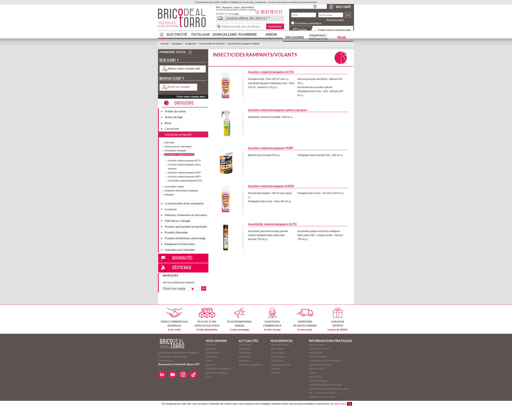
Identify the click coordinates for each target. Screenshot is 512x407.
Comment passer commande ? (325, 360)
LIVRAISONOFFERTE (338, 325)
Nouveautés (182, 258)
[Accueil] (172, 344)
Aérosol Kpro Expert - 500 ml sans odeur (270, 193)
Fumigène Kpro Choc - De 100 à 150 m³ (319, 193)
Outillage (200, 34)
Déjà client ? (169, 60)
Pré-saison (244, 356)
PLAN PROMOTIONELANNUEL (239, 325)
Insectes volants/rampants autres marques (277, 110)
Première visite (173, 52)
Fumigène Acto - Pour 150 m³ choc (266, 79)
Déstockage (181, 267)
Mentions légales (318, 380)
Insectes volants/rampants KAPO (184, 176)
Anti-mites (169, 142)
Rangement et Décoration (180, 244)
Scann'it (275, 372)
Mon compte (343, 6)
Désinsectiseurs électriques (178, 146)
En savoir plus (338, 403)
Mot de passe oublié (335, 20)
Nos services (278, 352)
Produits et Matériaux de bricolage (185, 238)
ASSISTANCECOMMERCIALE (272, 325)
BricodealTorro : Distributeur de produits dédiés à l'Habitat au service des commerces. (185, 19)
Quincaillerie (224, 34)
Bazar (168, 123)
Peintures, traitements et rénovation (186, 215)
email (236, 14)
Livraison (276, 368)
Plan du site (315, 376)
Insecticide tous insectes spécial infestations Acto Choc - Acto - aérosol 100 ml (320, 91)
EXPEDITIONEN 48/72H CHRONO (305, 325)
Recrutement (316, 352)
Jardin (271, 34)
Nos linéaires (278, 356)
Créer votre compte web (334, 30)
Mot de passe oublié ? (321, 364)
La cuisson (171, 209)
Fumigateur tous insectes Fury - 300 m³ (318, 155)
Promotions (245, 352)
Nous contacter (317, 344)
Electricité (177, 34)
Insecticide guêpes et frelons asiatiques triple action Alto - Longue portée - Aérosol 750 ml (320, 235)
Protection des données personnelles (329, 388)
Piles (341, 37)
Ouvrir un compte (179, 86)
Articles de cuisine (175, 111)
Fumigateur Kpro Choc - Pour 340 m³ (268, 201)
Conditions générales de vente (325, 384)
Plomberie (247, 34)
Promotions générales (251, 364)
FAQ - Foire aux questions (323, 392)
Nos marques (278, 348)
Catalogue (177, 43)
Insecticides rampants (175, 150)
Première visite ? (318, 356)
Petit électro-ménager (177, 220)
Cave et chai (172, 128)
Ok (349, 403)
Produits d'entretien (176, 232)
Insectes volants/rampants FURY (184, 172)
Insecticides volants (174, 186)
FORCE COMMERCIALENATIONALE (174, 325)
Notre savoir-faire (280, 344)
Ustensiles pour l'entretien (180, 249)
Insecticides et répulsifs (212, 43)
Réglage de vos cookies (322, 396)
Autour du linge (174, 117)
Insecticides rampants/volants (244, 43)
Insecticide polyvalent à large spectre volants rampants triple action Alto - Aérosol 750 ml (268, 235)
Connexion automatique (308, 23)
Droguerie (294, 37)
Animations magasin (217, 372)
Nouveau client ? (172, 78)
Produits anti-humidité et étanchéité (186, 226)
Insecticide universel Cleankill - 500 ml (269, 117)
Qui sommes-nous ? (320, 348)
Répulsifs (169, 194)
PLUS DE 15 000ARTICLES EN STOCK (206, 325)
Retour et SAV (316, 368)
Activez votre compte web (184, 68)
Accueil (164, 43)
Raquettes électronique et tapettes (181, 190)
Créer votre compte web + (191, 96)
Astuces (313, 372)
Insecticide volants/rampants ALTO (185, 180)
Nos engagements (281, 364)
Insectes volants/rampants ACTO (184, 160)
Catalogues (277, 360)
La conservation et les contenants (184, 203)
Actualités (244, 360)
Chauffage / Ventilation (318, 37)
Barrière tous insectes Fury (262, 155)
